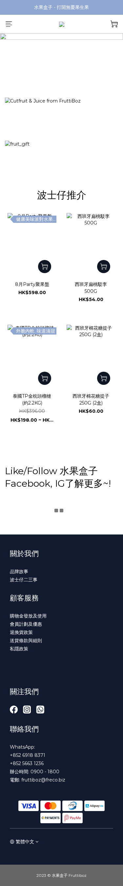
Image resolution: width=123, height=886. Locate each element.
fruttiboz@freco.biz (43, 780)
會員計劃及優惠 (26, 624)
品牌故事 (19, 571)
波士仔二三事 (23, 580)
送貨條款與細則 (26, 640)
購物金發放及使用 (28, 616)
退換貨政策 (21, 632)
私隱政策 (19, 649)
